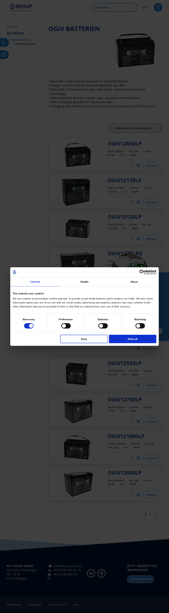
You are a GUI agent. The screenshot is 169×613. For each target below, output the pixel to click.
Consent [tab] (35, 281)
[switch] (66, 325)
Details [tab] (85, 281)
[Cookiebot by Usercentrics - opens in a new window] (141, 272)
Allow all (132, 339)
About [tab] (134, 281)
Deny (84, 339)
